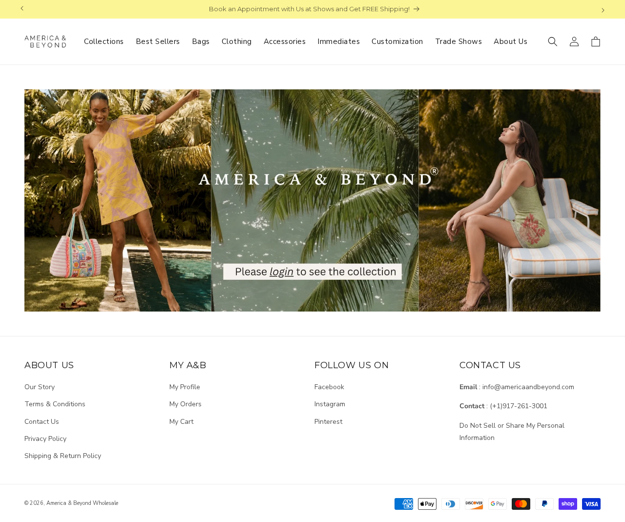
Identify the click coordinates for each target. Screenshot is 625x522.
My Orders (185, 404)
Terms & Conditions (54, 404)
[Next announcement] (603, 9)
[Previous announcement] (22, 9)
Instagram (329, 404)
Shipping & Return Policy (62, 455)
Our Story (39, 387)
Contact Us (41, 421)
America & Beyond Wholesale (82, 503)
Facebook (329, 387)
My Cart (181, 421)
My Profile (184, 387)
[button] (552, 41)
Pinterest (328, 421)
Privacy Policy (45, 438)
